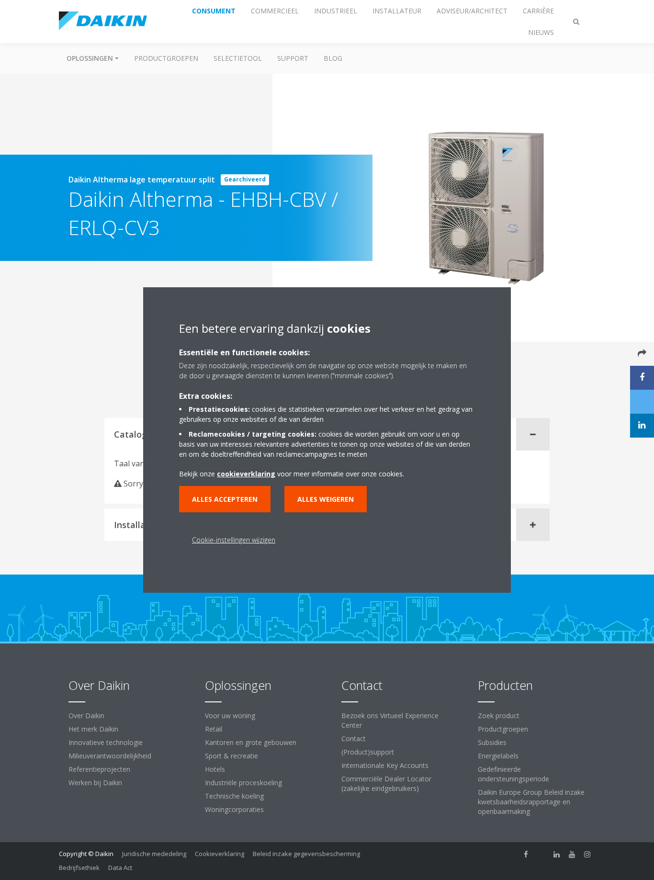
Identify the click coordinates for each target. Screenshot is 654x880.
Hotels (215, 769)
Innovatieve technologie (105, 742)
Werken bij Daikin (95, 782)
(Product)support (367, 751)
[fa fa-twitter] (541, 854)
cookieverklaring (246, 473)
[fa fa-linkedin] (556, 854)
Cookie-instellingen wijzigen (233, 539)
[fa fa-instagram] (587, 854)
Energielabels (498, 755)
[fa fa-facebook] (526, 854)
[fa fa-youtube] (572, 854)
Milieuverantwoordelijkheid (109, 755)
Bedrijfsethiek (79, 867)
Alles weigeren (325, 499)
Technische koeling (234, 796)
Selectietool (238, 58)
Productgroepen (166, 58)
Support (292, 58)
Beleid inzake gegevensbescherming (306, 853)
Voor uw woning (230, 715)
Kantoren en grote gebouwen (250, 742)
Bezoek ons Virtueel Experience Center (390, 720)
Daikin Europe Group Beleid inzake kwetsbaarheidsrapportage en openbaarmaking (531, 802)
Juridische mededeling (154, 853)
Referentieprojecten (99, 769)
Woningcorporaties (234, 809)
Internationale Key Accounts (384, 765)
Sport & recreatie (231, 755)
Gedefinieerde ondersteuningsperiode (513, 774)
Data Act (120, 867)
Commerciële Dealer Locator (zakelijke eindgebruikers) (386, 783)
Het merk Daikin (93, 728)
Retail (213, 728)
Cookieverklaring (219, 853)
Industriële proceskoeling (243, 782)
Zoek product (498, 715)
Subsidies (492, 742)
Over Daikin (86, 715)
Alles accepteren (225, 499)
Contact (353, 738)
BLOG (333, 58)
